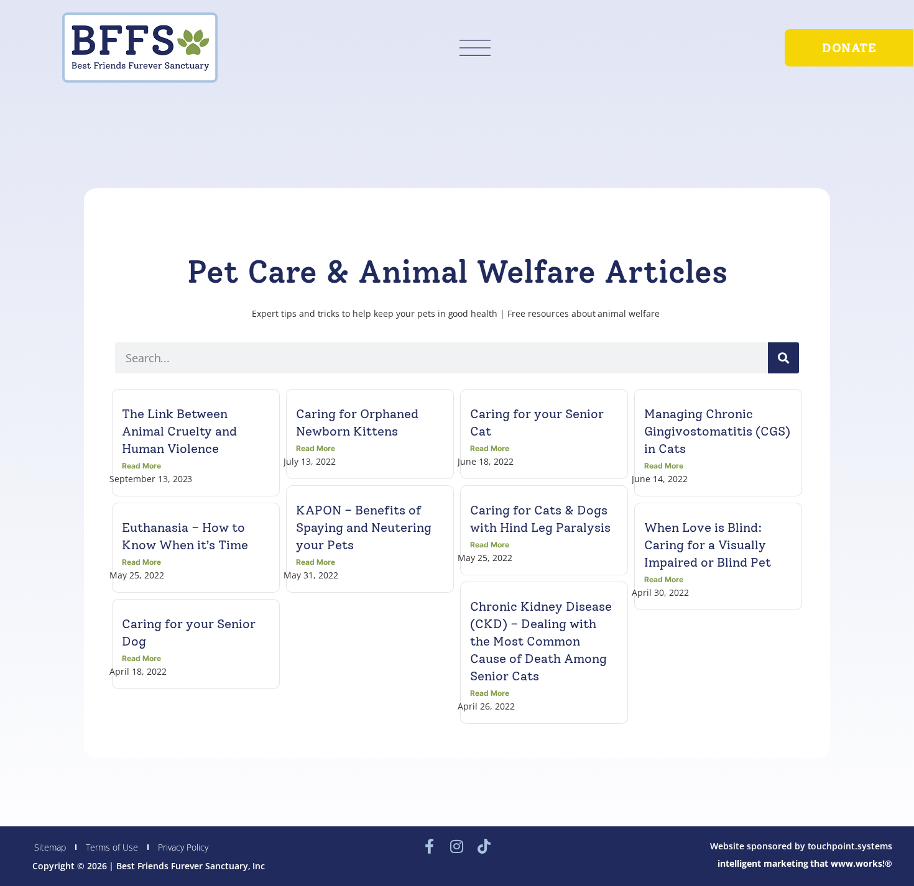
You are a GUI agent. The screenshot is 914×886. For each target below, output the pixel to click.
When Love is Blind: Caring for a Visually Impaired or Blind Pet (707, 545)
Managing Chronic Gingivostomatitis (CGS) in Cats (717, 431)
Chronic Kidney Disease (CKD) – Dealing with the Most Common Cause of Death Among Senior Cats (541, 641)
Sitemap (50, 847)
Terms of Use (112, 847)
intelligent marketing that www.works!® (805, 863)
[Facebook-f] (429, 846)
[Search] (783, 357)
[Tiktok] (484, 846)
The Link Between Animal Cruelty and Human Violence (179, 431)
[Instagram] (457, 846)
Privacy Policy (183, 847)
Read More (141, 465)
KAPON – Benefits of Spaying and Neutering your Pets (364, 527)
